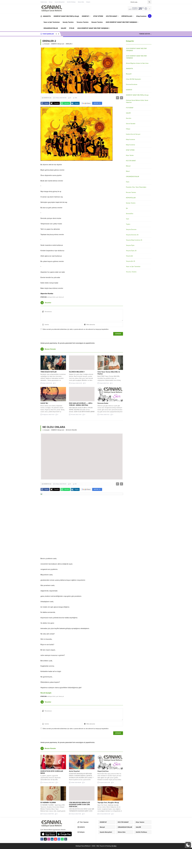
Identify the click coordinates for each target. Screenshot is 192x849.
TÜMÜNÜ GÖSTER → (145, 34)
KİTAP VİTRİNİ (130, 150)
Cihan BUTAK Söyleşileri (133, 79)
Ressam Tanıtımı (131, 192)
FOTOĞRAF (129, 108)
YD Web (113, 846)
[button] (188, 845)
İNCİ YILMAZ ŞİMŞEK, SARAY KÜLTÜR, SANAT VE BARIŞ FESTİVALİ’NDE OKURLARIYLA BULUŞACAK (97, 34)
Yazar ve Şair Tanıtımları (133, 266)
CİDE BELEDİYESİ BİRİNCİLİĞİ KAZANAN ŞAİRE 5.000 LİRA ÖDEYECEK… (79, 805)
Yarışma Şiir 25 (130, 261)
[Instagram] (48, 839)
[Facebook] (41, 839)
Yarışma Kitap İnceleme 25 (134, 240)
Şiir (63, 44)
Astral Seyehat (74, 771)
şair (57, 297)
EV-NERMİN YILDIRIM (48, 803)
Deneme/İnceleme (131, 84)
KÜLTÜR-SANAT (131, 161)
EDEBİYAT (54, 44)
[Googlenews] (59, 839)
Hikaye (128, 129)
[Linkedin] (52, 839)
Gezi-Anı (128, 118)
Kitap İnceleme (130, 139)
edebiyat (49, 297)
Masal (128, 171)
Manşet (60, 44)
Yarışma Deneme (131, 229)
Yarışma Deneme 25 (132, 235)
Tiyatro (128, 224)
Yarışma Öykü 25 (131, 251)
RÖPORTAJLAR (131, 198)
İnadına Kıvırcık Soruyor (133, 134)
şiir (63, 297)
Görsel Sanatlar (130, 123)
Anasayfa (47, 44)
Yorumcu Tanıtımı (131, 272)
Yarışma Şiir (129, 256)
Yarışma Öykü (130, 245)
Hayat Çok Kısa (103, 771)
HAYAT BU (44, 403)
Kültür (54, 297)
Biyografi (128, 74)
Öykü (127, 182)
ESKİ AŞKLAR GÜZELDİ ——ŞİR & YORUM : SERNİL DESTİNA (80, 404)
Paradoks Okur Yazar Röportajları (136, 187)
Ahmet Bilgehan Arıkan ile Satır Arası (137, 63)
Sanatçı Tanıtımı (130, 203)
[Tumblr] (65, 839)
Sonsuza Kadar (103, 403)
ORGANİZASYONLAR (132, 176)
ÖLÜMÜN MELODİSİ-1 (76, 372)
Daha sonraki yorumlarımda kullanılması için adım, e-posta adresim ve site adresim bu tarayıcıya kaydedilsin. (76, 329)
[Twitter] (45, 839)
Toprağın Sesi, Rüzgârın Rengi (108, 803)
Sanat (60, 297)
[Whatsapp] (62, 839)
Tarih (127, 219)
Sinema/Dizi (129, 213)
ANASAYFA (129, 68)
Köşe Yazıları (130, 155)
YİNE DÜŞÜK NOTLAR (48, 372)
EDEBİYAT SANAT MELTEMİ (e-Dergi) (137, 95)
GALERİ (128, 113)
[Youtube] (55, 839)
